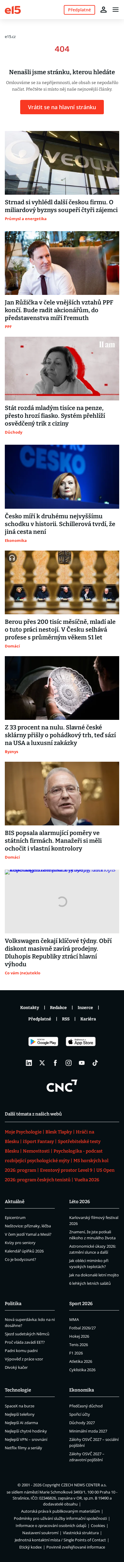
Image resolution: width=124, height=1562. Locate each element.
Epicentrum (15, 1217)
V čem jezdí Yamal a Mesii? (28, 1234)
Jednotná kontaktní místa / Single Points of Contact (60, 1540)
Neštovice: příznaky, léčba (28, 1226)
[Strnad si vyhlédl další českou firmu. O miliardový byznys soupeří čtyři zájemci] (62, 163)
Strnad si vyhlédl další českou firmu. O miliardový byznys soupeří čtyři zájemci (61, 206)
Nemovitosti (36, 1151)
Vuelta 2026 (86, 1179)
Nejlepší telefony (20, 1414)
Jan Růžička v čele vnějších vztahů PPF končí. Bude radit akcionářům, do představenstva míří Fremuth (59, 310)
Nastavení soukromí (40, 1532)
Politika (13, 1303)
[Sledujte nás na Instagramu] (68, 1063)
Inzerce (85, 1007)
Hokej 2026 (79, 1336)
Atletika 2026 (80, 1361)
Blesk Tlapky (58, 1132)
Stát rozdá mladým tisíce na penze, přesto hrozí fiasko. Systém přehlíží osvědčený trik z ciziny (55, 415)
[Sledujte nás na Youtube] (82, 1063)
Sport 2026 (81, 1303)
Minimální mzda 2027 (88, 1431)
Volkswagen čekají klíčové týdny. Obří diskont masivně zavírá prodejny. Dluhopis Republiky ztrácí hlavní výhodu (58, 952)
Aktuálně (14, 1201)
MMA (74, 1319)
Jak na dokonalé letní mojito (94, 1275)
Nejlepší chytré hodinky (26, 1431)
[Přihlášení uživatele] (104, 10)
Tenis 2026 (78, 1344)
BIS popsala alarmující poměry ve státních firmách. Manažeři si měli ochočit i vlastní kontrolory (53, 840)
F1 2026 (76, 1353)
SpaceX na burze (19, 1406)
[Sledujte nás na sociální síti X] (42, 1063)
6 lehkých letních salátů (90, 1283)
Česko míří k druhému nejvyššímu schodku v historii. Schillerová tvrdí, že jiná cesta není (60, 524)
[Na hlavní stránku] (13, 9)
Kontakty (29, 1007)
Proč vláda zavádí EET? (25, 1342)
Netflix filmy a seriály (23, 1447)
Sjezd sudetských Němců (27, 1334)
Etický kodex (30, 1547)
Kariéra (88, 1019)
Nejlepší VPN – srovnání (26, 1439)
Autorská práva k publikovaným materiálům (60, 1511)
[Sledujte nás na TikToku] (95, 1063)
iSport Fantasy (38, 1141)
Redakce (58, 1007)
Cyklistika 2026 (82, 1369)
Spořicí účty (79, 1414)
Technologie (18, 1390)
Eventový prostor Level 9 (66, 1170)
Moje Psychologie (23, 1132)
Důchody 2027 (82, 1422)
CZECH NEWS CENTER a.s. (84, 1485)
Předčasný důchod (86, 1406)
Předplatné (39, 1019)
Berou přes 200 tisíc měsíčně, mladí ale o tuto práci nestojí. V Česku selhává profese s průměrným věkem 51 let (60, 629)
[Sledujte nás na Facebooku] (55, 1063)
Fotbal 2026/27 (82, 1328)
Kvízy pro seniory (20, 1242)
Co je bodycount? (20, 1259)
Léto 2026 (79, 1201)
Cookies (98, 1525)
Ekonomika (81, 1390)
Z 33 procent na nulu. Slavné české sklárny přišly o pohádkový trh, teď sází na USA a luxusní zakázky (60, 735)
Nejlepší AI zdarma (21, 1422)
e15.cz (10, 36)
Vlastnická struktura (81, 1532)
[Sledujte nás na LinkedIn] (29, 1063)
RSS (66, 1019)
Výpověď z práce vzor (24, 1359)
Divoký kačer (16, 1367)
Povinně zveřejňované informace (75, 1547)
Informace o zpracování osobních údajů (51, 1525)
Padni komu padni (21, 1350)
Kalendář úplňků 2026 (24, 1251)
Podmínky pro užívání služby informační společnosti (60, 1518)
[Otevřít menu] (116, 10)
